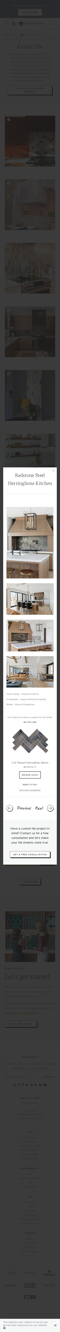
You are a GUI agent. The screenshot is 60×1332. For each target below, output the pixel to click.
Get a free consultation (30, 790)
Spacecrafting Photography (33, 699)
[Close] (53, 470)
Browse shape (30, 775)
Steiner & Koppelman (25, 704)
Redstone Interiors (30, 694)
